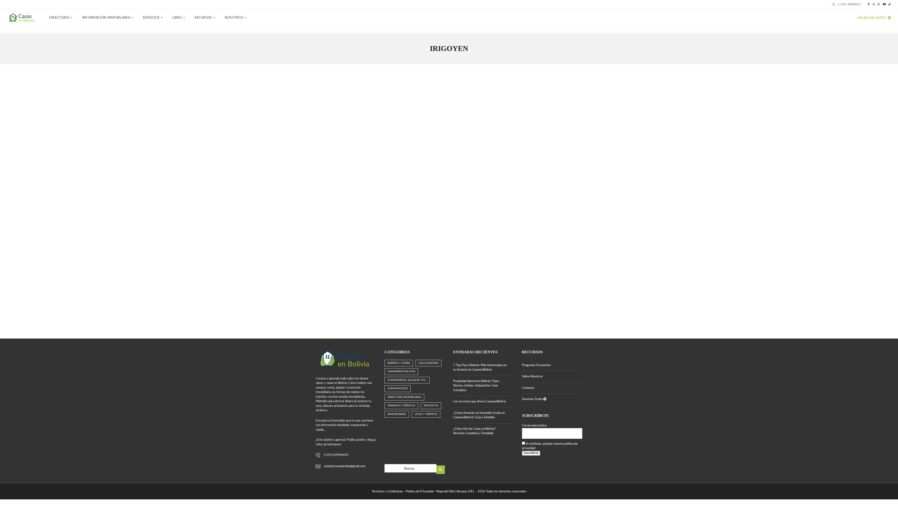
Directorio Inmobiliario (404, 397)
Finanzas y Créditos (401, 405)
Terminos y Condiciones (387, 491)
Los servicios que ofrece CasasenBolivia (479, 401)
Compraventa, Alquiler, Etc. (407, 380)
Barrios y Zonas (398, 363)
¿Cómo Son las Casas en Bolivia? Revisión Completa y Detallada (474, 431)
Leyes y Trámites (426, 414)
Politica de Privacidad (420, 491)
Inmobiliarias (396, 414)
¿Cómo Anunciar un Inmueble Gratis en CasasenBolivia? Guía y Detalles (479, 415)
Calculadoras (428, 363)
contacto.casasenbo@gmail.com (345, 466)
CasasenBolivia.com (401, 371)
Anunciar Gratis (872, 18)
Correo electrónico (534, 425)
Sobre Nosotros (532, 376)
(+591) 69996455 (849, 4)
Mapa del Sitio (445, 491)
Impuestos (431, 405)
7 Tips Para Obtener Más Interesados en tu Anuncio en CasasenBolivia (480, 368)
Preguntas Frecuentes (536, 365)
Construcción (397, 388)
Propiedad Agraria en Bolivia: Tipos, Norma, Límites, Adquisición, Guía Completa (476, 386)
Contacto (528, 388)
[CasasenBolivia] (22, 17)
